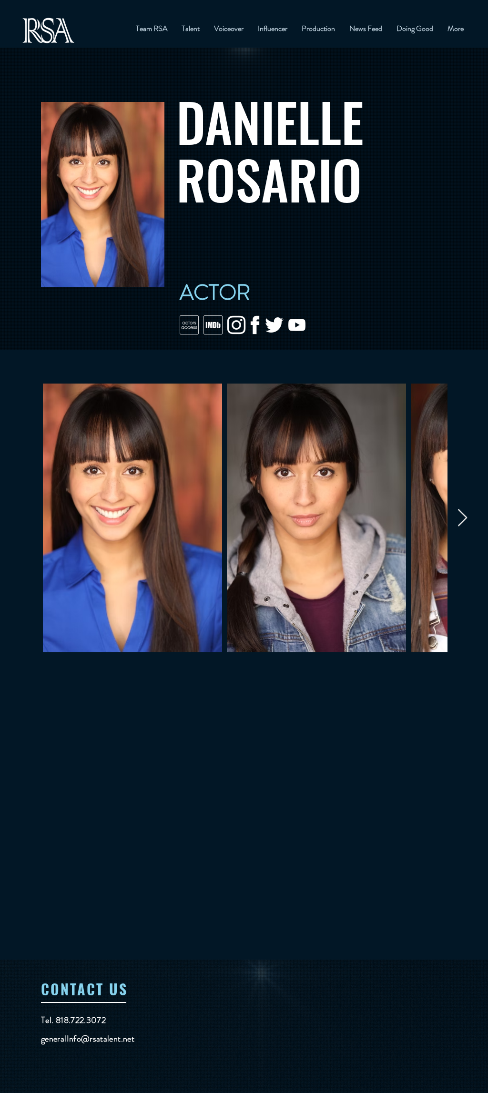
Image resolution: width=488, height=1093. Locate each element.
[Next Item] (462, 518)
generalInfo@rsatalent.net (87, 1038)
